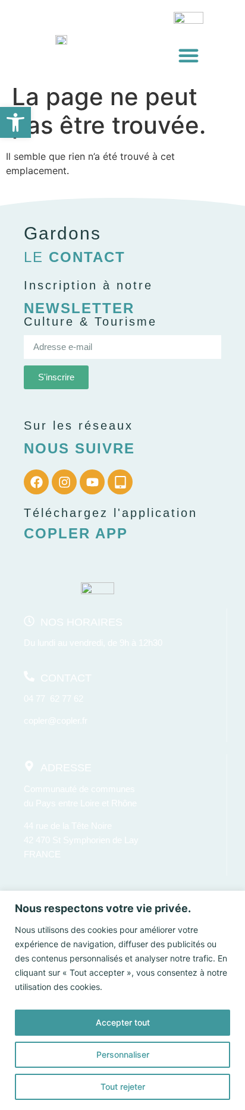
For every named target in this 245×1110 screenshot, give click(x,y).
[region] (122, 1000)
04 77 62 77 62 (53, 698)
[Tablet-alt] (120, 481)
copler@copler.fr (55, 720)
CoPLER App (76, 533)
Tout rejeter (122, 1086)
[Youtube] (92, 481)
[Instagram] (64, 481)
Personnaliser (122, 1054)
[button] (15, 122)
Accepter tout (123, 1022)
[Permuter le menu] (188, 55)
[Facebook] (36, 481)
